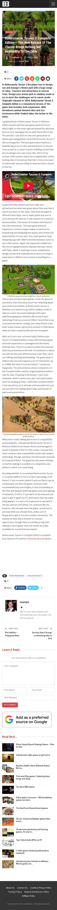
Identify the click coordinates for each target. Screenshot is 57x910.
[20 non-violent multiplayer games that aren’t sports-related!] (8, 822)
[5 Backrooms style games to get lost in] (8, 758)
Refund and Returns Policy (36, 892)
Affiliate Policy (28, 896)
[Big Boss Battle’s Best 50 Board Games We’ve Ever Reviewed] (8, 769)
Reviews (9, 32)
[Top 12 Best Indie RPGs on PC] (8, 843)
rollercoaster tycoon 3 (34, 576)
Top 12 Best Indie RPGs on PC (29, 840)
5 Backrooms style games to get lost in (33, 755)
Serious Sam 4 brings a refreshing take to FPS (42, 635)
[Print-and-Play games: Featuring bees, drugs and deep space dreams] (8, 779)
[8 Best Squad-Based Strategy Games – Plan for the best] (8, 747)
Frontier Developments (16, 576)
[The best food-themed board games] (8, 811)
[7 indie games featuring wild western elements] (8, 853)
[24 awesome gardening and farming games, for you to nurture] (8, 832)
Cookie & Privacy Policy (40, 887)
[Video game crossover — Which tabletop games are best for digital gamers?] (8, 800)
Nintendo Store (35, 538)
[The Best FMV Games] (8, 790)
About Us (10, 887)
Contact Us (22, 887)
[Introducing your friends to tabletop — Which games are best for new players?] (8, 864)
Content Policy (15, 892)
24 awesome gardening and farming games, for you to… (32, 830)
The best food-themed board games (32, 808)
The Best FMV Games (25, 787)
